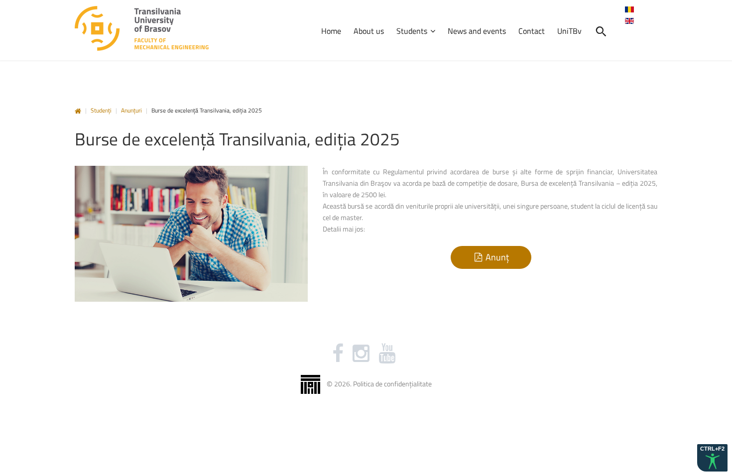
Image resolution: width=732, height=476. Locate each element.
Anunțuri (131, 110)
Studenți (101, 110)
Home (78, 111)
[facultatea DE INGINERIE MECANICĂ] (142, 28)
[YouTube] (386, 353)
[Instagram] (361, 353)
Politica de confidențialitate (392, 383)
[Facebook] (338, 353)
